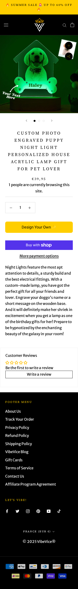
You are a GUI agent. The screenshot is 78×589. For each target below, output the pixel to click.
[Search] (65, 25)
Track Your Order (19, 419)
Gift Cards (14, 460)
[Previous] (26, 121)
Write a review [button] (39, 374)
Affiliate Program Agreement (30, 484)
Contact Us (14, 476)
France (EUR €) (37, 531)
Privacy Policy (17, 427)
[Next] (51, 121)
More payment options (39, 256)
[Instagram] (28, 511)
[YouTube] (48, 511)
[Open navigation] (6, 25)
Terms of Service (19, 468)
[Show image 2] (39, 121)
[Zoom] (69, 45)
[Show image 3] (44, 121)
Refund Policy (17, 435)
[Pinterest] (38, 511)
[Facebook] (7, 511)
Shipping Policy (18, 443)
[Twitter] (17, 511)
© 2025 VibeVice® (39, 541)
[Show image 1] (35, 121)
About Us (13, 411)
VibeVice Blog (16, 451)
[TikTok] (59, 511)
